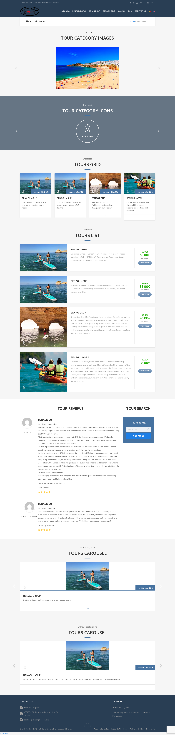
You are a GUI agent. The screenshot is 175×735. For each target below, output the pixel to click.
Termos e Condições (101, 729)
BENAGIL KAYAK (134, 198)
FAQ (130, 11)
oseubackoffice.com (64, 729)
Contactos (140, 11)
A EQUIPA (66, 11)
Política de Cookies (136, 729)
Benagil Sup (94, 11)
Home (132, 21)
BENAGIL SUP (98, 198)
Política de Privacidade (119, 729)
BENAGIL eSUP (29, 198)
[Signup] (148, 3)
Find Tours (138, 436)
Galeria (121, 11)
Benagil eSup (109, 11)
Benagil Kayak (79, 11)
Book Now (4, 733)
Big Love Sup (150, 729)
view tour (145, 263)
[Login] (152, 3)
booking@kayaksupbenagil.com (36, 720)
